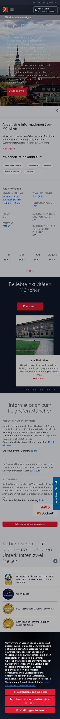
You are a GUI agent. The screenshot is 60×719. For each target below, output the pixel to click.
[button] (30, 710)
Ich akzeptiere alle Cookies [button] (30, 691)
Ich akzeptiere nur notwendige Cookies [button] (30, 701)
